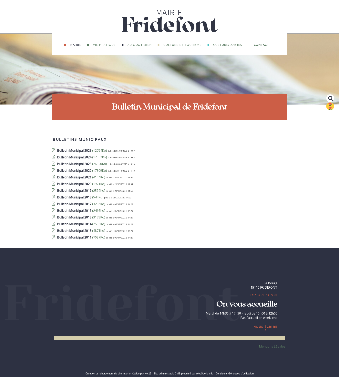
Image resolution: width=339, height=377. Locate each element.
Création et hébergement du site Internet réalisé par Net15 (118, 373)
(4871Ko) (81, 230)
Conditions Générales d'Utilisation (235, 373)
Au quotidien (140, 44)
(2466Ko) (81, 210)
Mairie (75, 44)
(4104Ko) (81, 177)
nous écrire (265, 326)
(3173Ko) (81, 217)
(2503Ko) (81, 224)
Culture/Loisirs (227, 44)
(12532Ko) (82, 157)
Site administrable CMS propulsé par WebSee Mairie (183, 373)
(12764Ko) (82, 150)
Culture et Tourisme (182, 44)
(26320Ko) (82, 164)
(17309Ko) (82, 170)
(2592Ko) (81, 190)
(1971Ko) (81, 184)
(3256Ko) (81, 204)
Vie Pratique (104, 44)
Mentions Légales (272, 346)
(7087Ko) (81, 237)
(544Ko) (80, 197)
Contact (261, 44)
